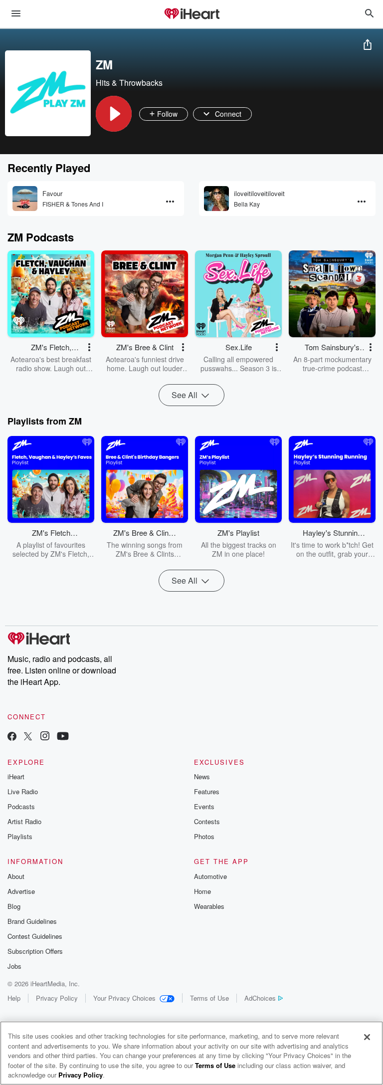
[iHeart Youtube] (63, 737)
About (15, 876)
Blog (13, 906)
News (202, 776)
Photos (204, 836)
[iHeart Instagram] (44, 737)
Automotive (210, 876)
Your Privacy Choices (124, 998)
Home (202, 891)
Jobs (14, 966)
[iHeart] (191, 14)
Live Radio (22, 791)
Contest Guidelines (34, 936)
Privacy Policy (57, 998)
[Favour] (24, 198)
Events (204, 806)
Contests (207, 821)
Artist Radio (24, 821)
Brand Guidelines (32, 921)
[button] (114, 114)
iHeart (15, 776)
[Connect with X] (28, 737)
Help (13, 998)
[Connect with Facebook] (11, 737)
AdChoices (260, 998)
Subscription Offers (35, 951)
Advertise (21, 891)
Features (206, 791)
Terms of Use (209, 998)
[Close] (367, 1037)
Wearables (209, 906)
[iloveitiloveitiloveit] (216, 198)
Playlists (19, 836)
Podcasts (21, 806)
